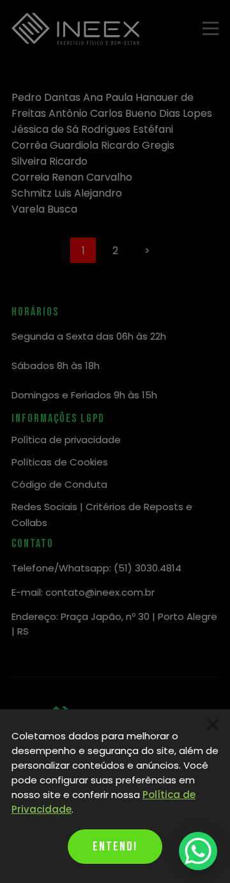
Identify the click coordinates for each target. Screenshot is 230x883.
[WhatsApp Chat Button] (198, 851)
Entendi (115, 846)
